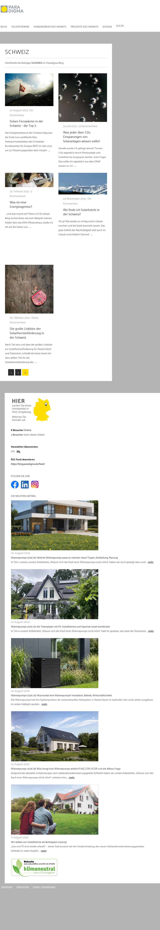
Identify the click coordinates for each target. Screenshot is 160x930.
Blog (4, 26)
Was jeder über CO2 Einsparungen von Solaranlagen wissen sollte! (81, 136)
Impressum (7, 886)
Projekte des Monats (84, 26)
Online (21, 430)
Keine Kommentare (24, 320)
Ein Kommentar (21, 112)
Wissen (107, 26)
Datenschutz (22, 886)
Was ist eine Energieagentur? (21, 204)
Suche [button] (120, 25)
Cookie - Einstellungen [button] (44, 886)
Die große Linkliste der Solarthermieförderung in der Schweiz (27, 333)
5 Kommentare (21, 193)
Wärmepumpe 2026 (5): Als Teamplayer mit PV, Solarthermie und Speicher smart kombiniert (60, 626)
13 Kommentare (87, 125)
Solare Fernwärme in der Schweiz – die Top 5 (26, 123)
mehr (150, 562)
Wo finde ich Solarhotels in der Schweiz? (81, 212)
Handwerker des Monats (50, 26)
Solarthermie (20, 26)
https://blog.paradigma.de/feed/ (28, 464)
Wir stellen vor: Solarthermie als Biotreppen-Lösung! (39, 842)
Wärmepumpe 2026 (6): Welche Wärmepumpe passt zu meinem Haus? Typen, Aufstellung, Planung (64, 557)
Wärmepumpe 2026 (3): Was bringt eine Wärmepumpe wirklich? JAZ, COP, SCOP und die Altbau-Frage (65, 768)
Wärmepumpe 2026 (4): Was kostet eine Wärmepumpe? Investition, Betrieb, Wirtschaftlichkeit (61, 695)
